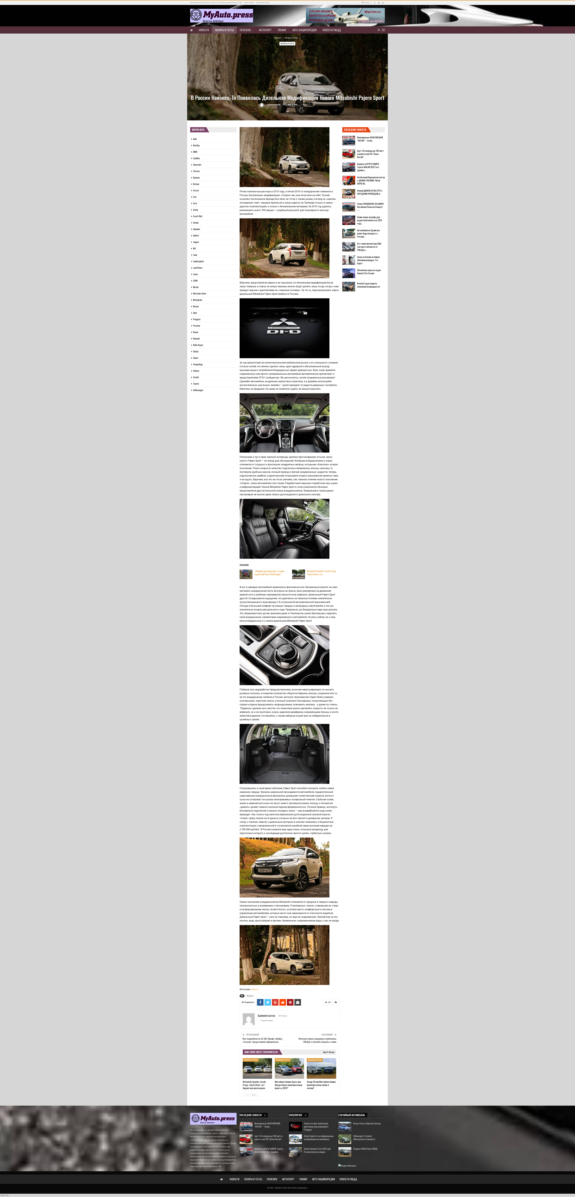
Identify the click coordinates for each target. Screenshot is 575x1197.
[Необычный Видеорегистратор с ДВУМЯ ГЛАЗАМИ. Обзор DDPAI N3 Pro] (348, 180)
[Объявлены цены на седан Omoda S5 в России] (348, 273)
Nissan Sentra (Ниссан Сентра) (367, 1123)
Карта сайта (249, 3)
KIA (194, 248)
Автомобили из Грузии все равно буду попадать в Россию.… (368, 233)
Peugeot (197, 319)
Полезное (245, 30)
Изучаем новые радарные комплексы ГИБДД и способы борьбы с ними (317, 1040)
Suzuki (196, 377)
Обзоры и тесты (224, 30)
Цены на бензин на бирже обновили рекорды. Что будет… (368, 260)
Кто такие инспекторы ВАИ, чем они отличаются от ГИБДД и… (369, 246)
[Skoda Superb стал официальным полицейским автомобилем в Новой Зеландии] (295, 1139)
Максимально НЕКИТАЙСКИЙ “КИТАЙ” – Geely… (370, 139)
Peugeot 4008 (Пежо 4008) (365, 1148)
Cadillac (196, 158)
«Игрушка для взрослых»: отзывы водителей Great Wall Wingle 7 (269, 572)
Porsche (196, 325)
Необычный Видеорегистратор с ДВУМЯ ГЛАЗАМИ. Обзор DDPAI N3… (371, 180)
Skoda (195, 351)
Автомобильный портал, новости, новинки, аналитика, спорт (216, 3)
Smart (195, 357)
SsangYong (198, 364)
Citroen (196, 171)
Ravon (195, 332)
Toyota (196, 383)
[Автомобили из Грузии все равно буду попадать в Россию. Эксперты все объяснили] (348, 233)
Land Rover (197, 267)
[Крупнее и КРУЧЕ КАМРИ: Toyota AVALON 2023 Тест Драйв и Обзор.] (348, 167)
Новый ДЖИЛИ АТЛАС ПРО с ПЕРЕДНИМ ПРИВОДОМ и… (369, 192)
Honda (196, 222)
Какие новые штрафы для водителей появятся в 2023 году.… (369, 220)
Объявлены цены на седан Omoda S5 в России (369, 271)
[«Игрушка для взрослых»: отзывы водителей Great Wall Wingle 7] (246, 574)
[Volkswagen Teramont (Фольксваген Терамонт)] (344, 1139)
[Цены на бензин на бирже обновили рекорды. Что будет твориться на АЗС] (348, 260)
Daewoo (196, 177)
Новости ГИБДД (332, 30)
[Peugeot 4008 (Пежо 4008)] (344, 1152)
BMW (195, 151)
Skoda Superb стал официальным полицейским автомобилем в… (318, 1137)
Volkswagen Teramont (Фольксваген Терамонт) (364, 1137)
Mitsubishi (250, 996)
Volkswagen (198, 390)
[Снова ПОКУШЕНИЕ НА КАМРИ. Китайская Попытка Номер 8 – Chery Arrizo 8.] (348, 207)
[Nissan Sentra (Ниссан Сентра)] (344, 1126)
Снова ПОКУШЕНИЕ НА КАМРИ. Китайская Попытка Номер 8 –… (370, 207)
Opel (195, 312)
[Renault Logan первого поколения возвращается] (348, 286)
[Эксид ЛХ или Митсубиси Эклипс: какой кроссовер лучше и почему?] (321, 1068)
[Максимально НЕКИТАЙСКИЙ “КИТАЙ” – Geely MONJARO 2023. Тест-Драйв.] (348, 140)
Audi (195, 138)
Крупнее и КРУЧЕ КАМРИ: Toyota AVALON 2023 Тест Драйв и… (368, 167)
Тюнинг (282, 30)
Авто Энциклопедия (304, 30)
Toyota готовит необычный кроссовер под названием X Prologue (316, 1126)
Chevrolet (197, 164)
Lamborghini (198, 261)
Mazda (196, 287)
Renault (196, 338)
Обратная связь (263, 3)
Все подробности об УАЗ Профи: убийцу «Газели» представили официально (262, 1040)
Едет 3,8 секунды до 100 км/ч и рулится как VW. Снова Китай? (370, 154)
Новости (204, 30)
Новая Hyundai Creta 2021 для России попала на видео (317, 1150)
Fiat (194, 196)
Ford (195, 203)
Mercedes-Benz (199, 293)
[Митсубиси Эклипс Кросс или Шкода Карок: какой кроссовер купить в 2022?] (289, 1068)
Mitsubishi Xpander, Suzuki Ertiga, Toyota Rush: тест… (321, 572)
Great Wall (197, 216)
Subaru (196, 370)
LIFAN (195, 280)
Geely (195, 209)
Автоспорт (265, 30)
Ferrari (196, 190)
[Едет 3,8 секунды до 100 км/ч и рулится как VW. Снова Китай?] (348, 154)
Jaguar (196, 242)
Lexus (195, 274)
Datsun (196, 184)
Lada (195, 254)
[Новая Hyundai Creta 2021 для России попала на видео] (295, 1152)
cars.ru (254, 989)
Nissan (196, 306)
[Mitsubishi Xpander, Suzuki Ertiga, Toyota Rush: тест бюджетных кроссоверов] (298, 574)
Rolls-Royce (198, 345)
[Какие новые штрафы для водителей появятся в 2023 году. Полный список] (348, 220)
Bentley (196, 145)
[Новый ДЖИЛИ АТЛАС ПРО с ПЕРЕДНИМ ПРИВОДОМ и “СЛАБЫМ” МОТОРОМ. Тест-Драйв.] (348, 194)
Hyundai (196, 229)
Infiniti (196, 235)
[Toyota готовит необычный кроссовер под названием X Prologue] (295, 1126)
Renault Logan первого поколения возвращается (368, 285)
